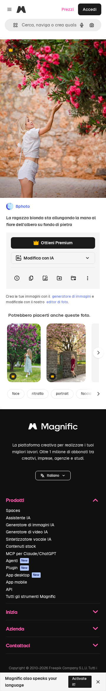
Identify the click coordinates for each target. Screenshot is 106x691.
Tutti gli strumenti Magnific (31, 596)
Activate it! (79, 681)
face (15, 393)
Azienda (15, 629)
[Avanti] (98, 352)
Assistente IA (18, 517)
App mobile (16, 582)
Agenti (17, 560)
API (9, 589)
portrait (62, 393)
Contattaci (18, 645)
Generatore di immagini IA (30, 524)
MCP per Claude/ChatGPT (31, 553)
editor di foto (57, 302)
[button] (53, 475)
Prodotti (15, 500)
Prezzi (68, 9)
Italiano (53, 475)
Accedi (90, 9)
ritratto (38, 393)
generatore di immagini (71, 296)
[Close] (98, 681)
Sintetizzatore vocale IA (28, 539)
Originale (38, 50)
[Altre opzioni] (87, 278)
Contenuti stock (21, 546)
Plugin (17, 567)
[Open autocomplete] (13, 25)
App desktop (22, 575)
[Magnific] (53, 427)
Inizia (11, 612)
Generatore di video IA (27, 532)
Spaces (13, 510)
